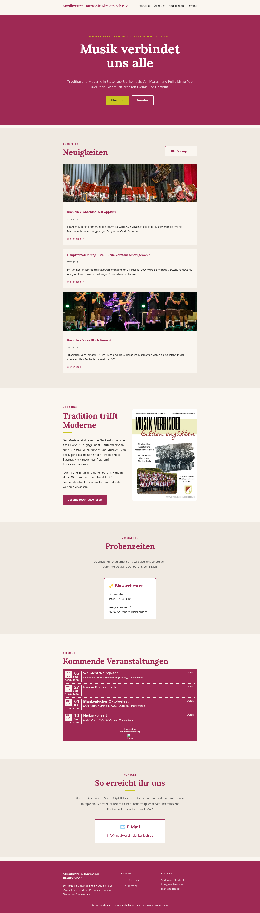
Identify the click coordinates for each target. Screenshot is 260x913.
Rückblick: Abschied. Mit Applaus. (92, 212)
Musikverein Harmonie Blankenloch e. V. (95, 6)
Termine (142, 100)
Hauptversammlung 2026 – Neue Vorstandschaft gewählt (108, 255)
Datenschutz (161, 905)
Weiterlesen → (75, 238)
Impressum (148, 905)
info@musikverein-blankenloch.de (130, 835)
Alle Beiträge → (181, 151)
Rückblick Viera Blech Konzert (89, 340)
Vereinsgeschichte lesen (85, 499)
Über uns (117, 100)
